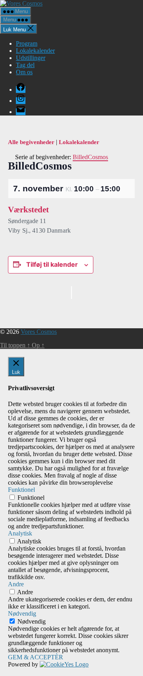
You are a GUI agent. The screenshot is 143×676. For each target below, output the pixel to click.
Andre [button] (16, 584)
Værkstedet (28, 209)
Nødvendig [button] (22, 613)
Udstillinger (30, 57)
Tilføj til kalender (52, 264)
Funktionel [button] (21, 489)
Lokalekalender (35, 50)
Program (26, 43)
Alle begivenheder (32, 142)
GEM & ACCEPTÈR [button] (35, 657)
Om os (24, 72)
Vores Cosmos (39, 331)
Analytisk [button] (20, 533)
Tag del (25, 65)
